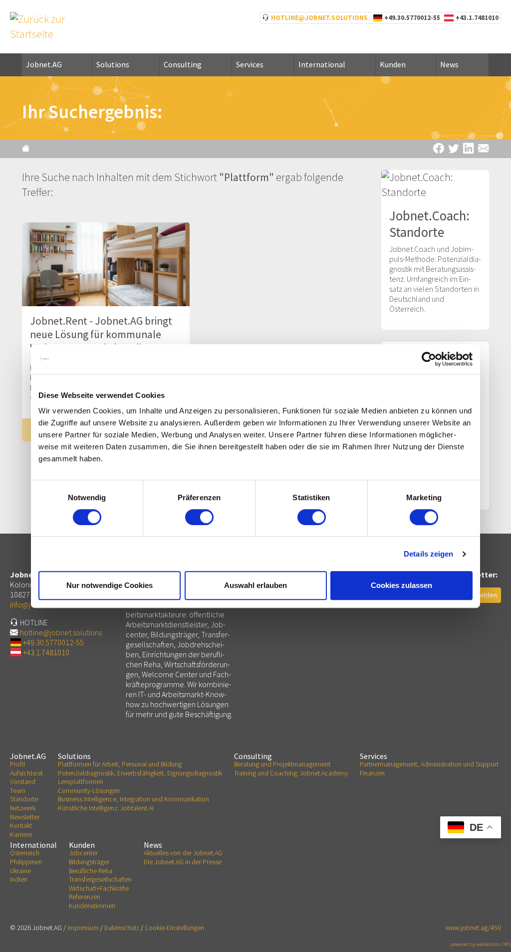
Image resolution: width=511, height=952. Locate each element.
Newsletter (24, 817)
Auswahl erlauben (255, 585)
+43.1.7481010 (477, 17)
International (321, 64)
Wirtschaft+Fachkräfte (99, 888)
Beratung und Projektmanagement (282, 764)
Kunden (393, 64)
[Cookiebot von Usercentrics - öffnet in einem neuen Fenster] (429, 359)
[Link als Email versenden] (483, 148)
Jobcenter (83, 853)
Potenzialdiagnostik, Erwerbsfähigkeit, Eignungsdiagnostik (140, 773)
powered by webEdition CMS (480, 944)
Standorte (24, 799)
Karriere (21, 834)
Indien (18, 879)
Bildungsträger (89, 862)
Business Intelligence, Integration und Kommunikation (133, 799)
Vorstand (22, 781)
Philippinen (26, 862)
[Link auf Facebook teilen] (438, 148)
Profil (17, 764)
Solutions (112, 64)
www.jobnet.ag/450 (473, 928)
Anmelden (482, 594)
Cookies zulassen (401, 585)
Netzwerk (22, 808)
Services (249, 64)
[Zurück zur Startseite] (27, 148)
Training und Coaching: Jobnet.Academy (291, 773)
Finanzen (372, 773)
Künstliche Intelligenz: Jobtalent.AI (106, 808)
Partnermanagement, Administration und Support (429, 764)
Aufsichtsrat (26, 773)
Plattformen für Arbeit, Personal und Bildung (120, 764)
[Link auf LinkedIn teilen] (468, 148)
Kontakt (21, 825)
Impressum (83, 928)
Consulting (183, 64)
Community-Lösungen (89, 790)
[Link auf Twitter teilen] (453, 148)
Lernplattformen (80, 781)
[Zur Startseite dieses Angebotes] (46, 25)
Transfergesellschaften (100, 879)
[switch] (199, 517)
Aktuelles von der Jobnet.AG (183, 853)
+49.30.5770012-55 (412, 17)
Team (17, 790)
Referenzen (84, 897)
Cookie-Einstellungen (174, 928)
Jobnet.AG (44, 64)
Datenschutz (121, 928)
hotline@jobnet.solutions (319, 17)
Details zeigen (428, 554)
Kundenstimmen (92, 906)
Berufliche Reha (90, 871)
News (449, 64)
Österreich (24, 853)
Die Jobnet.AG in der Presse (183, 862)
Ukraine (20, 871)
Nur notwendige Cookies (109, 585)
